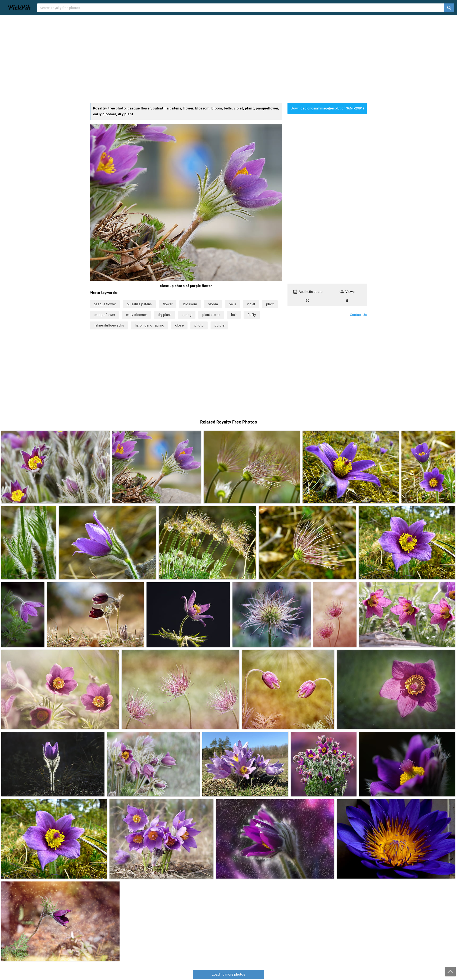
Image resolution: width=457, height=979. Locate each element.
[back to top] (450, 971)
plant (270, 304)
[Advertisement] (228, 59)
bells (232, 304)
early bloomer (136, 315)
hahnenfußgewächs (109, 325)
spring (186, 315)
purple (219, 325)
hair (234, 315)
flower (167, 304)
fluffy (252, 315)
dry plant (164, 315)
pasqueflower (104, 315)
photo (199, 325)
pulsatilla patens (139, 304)
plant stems (211, 315)
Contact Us (358, 315)
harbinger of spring (149, 325)
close (179, 325)
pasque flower (105, 304)
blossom (190, 304)
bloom (213, 304)
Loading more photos (228, 974)
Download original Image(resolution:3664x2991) (327, 108)
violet (251, 304)
